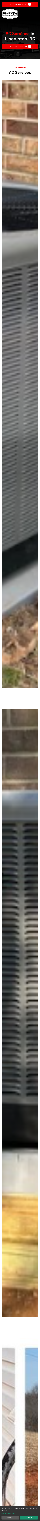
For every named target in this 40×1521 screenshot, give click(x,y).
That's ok (29, 1518)
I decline (10, 1518)
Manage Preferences (8, 1513)
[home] (10, 14)
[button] (36, 13)
